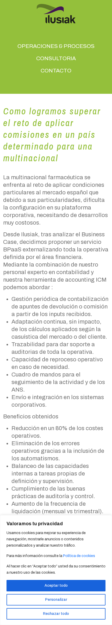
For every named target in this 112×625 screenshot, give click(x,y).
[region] (56, 570)
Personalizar (56, 600)
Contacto (56, 70)
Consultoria (56, 58)
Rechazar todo (56, 614)
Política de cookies (79, 556)
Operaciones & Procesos (56, 46)
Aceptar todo (56, 585)
